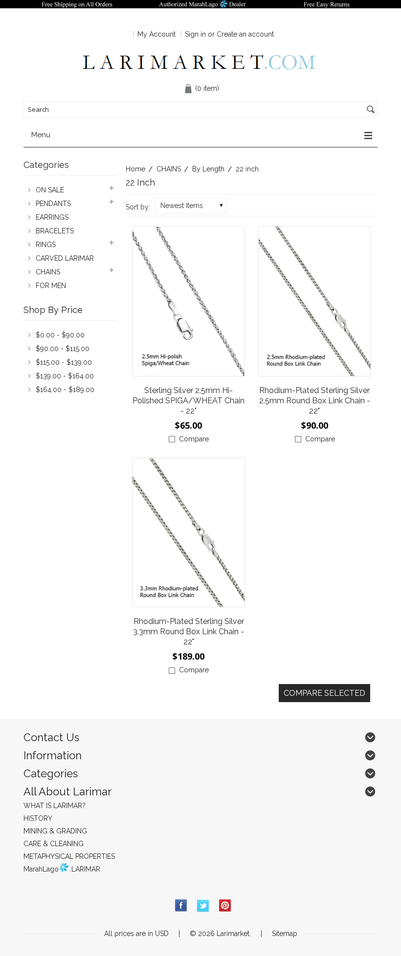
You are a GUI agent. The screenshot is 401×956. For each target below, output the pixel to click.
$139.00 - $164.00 (65, 376)
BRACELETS (55, 231)
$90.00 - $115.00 (62, 349)
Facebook (181, 905)
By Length (208, 169)
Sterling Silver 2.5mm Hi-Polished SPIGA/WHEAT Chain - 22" (189, 401)
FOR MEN (51, 286)
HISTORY (37, 818)
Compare (194, 439)
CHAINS (168, 169)
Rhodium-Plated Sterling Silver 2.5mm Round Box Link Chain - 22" (314, 401)
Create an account (245, 34)
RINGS (46, 245)
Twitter (203, 905)
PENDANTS (53, 204)
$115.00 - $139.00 (64, 362)
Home (135, 169)
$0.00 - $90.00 (60, 335)
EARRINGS (52, 217)
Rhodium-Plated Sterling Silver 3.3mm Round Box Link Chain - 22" (188, 631)
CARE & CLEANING (53, 844)
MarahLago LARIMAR (61, 869)
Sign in (195, 34)
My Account (156, 34)
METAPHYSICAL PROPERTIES (69, 856)
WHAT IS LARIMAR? (54, 806)
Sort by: (138, 207)
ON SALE (50, 190)
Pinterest (225, 905)
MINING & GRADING (55, 831)
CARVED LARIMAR (65, 258)
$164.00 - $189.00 (65, 390)
